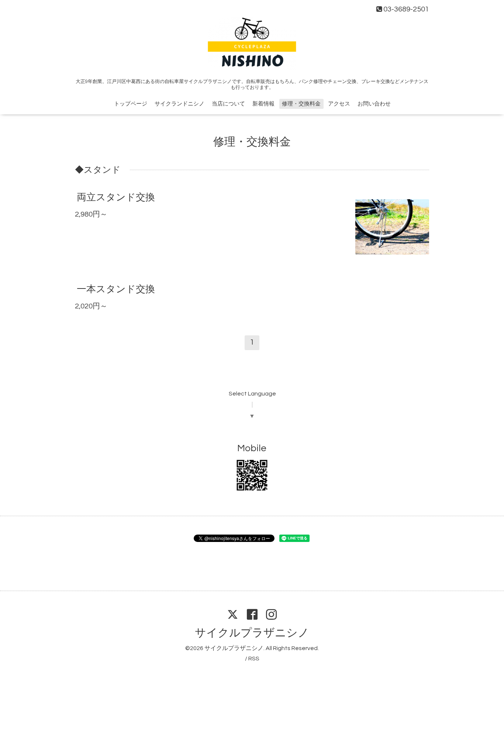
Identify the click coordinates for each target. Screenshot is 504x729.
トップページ (130, 104)
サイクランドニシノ (179, 104)
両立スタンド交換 (116, 197)
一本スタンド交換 (116, 289)
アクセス (339, 104)
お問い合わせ (374, 104)
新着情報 (263, 104)
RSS (253, 658)
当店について (228, 104)
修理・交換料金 (301, 104)
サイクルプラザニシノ (252, 633)
